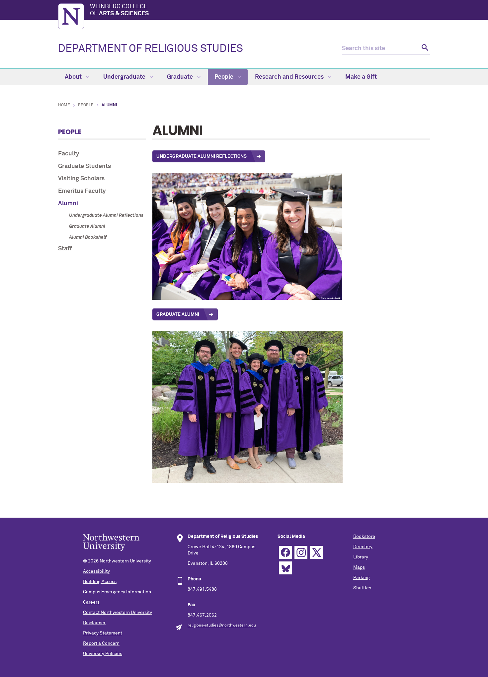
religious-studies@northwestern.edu (222, 626)
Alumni (68, 204)
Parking (361, 577)
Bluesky (285, 567)
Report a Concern (101, 643)
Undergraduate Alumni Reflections (106, 215)
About (74, 77)
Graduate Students (84, 166)
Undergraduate (125, 77)
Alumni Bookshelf (88, 237)
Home (64, 105)
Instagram (300, 552)
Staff (65, 249)
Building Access (100, 581)
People (224, 77)
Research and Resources (290, 77)
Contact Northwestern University (117, 612)
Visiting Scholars (81, 179)
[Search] (424, 48)
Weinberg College (119, 10)
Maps (359, 567)
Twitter (316, 552)
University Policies (102, 653)
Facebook (285, 552)
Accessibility (96, 571)
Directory (362, 547)
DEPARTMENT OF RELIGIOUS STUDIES (150, 48)
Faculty (68, 154)
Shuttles (362, 588)
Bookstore (364, 536)
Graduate (180, 77)
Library (360, 557)
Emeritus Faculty (82, 191)
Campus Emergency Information (117, 592)
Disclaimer (94, 623)
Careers (91, 602)
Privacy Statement (102, 633)
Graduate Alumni (87, 226)
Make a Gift (361, 77)
